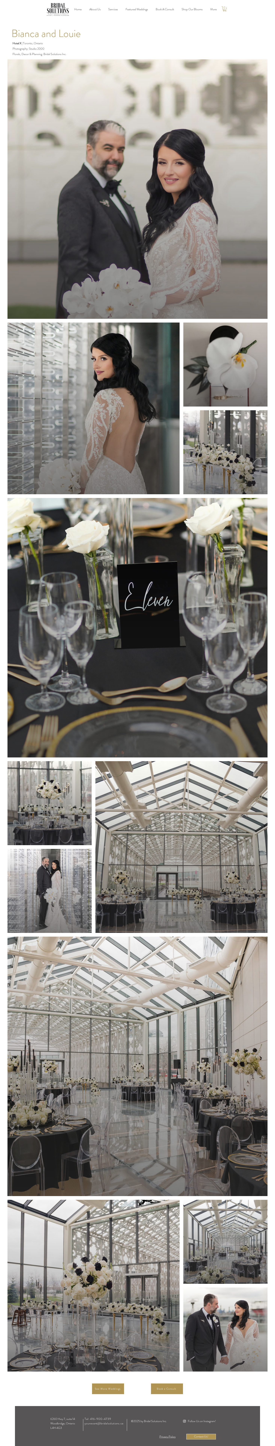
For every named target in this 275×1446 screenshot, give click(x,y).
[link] (225, 8)
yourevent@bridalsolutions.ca (104, 1423)
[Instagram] (184, 1421)
